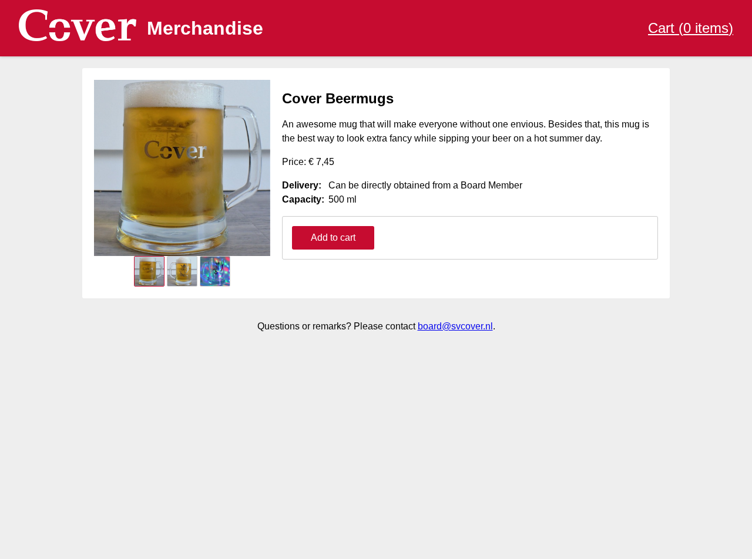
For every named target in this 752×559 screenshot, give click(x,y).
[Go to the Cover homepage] (77, 28)
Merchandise (205, 28)
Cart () (690, 28)
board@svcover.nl (455, 326)
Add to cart (333, 238)
